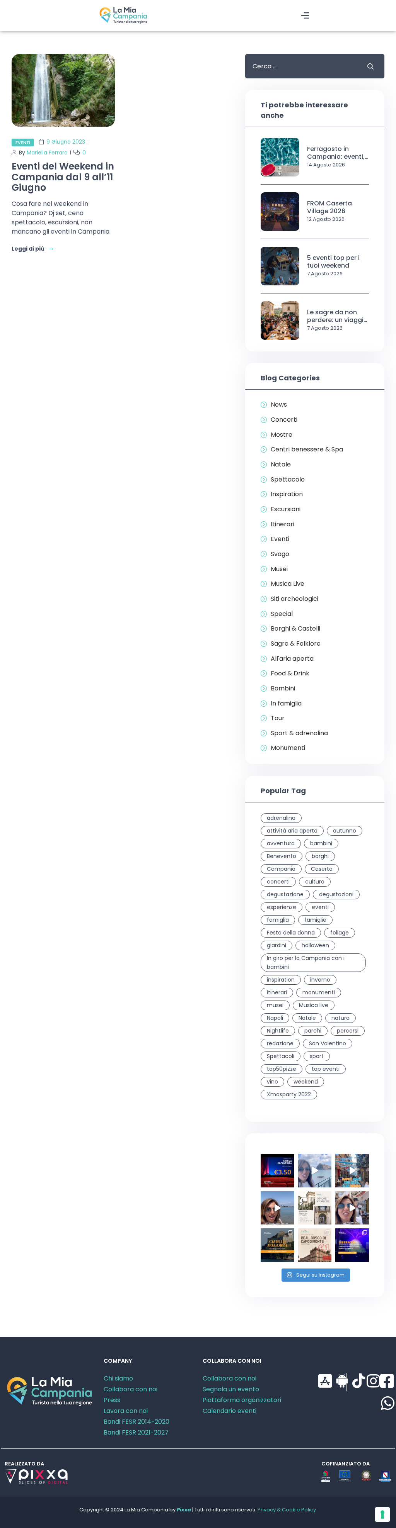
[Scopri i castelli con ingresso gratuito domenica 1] (277, 1245)
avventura (281, 843)
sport (317, 1056)
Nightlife (278, 1030)
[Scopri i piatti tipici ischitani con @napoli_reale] (315, 1170)
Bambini (283, 688)
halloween (315, 945)
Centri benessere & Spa (307, 449)
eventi (320, 907)
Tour (278, 718)
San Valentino (327, 1043)
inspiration (281, 980)
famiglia (278, 920)
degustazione (285, 894)
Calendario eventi (229, 1410)
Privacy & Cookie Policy (287, 1509)
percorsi (347, 1030)
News (279, 404)
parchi (312, 1030)
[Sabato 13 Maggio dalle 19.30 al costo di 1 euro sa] (315, 1245)
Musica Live (287, 584)
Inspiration (287, 494)
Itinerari (282, 524)
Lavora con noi (126, 1410)
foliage (339, 932)
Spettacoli (280, 1056)
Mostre (281, 435)
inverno (320, 980)
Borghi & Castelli (295, 628)
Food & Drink (290, 673)
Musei (279, 569)
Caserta (322, 869)
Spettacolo (288, 479)
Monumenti (288, 748)
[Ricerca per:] (300, 66)
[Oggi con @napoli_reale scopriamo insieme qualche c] (352, 1208)
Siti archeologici (294, 599)
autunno (344, 830)
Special (282, 614)
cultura (314, 881)
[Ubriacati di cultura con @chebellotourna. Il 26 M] (352, 1170)
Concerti (284, 419)
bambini (321, 843)
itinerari (277, 992)
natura (340, 1018)
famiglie (315, 920)
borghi (320, 856)
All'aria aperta (292, 659)
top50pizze (281, 1069)
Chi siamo (118, 1378)
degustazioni (336, 894)
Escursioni (285, 509)
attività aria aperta (292, 830)
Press (112, 1400)
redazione (280, 1043)
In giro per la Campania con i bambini (306, 962)
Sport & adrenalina (299, 733)
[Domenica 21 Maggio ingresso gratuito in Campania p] (315, 1208)
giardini (276, 945)
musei (275, 1005)
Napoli (275, 1018)
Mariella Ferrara (47, 152)
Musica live (313, 1005)
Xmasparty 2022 (289, 1094)
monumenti (318, 992)
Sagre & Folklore (296, 643)
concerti (278, 881)
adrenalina (281, 818)
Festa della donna (291, 932)
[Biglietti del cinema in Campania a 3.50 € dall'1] (277, 1170)
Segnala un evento (231, 1389)
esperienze (281, 907)
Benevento (281, 856)
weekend (306, 1081)
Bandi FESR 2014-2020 (136, 1421)
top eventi (326, 1069)
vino (272, 1081)
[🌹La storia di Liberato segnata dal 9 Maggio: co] (352, 1245)
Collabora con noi (130, 1389)
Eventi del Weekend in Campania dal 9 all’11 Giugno (63, 177)
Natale (281, 464)
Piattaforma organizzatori (242, 1400)
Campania (281, 869)
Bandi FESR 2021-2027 (136, 1432)
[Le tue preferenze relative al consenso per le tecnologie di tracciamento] (382, 1514)
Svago (280, 554)
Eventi (22, 142)
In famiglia (286, 703)
